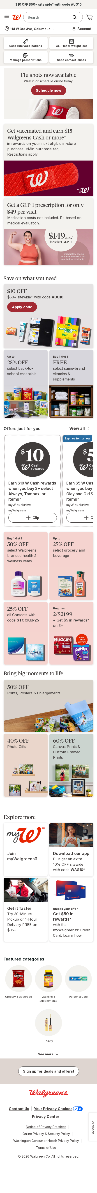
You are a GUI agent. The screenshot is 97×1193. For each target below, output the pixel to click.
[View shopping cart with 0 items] (89, 17)
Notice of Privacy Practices (46, 1127)
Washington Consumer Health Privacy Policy (46, 1141)
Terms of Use (46, 1148)
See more (45, 1054)
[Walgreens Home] (16, 17)
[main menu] (6, 17)
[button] (82, 28)
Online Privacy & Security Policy (46, 1134)
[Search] (77, 17)
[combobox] (47, 17)
